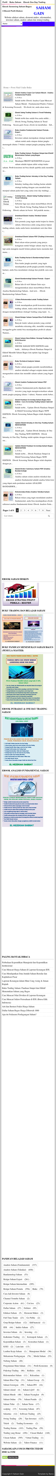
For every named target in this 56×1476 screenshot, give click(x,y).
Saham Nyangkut (31, 1394)
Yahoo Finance (30, 1442)
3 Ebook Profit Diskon (12, 11)
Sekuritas (7, 1413)
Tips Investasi (30, 1418)
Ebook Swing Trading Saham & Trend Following (33, 113)
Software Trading (27, 1413)
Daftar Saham (9, 1308)
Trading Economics (24, 1423)
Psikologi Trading (11, 1370)
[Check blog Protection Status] (10, 1458)
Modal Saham (40, 1356)
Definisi (27, 1308)
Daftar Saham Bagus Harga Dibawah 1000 (20, 1010)
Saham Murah (9, 1394)
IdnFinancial (34, 1322)
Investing (28, 1332)
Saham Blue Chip (11, 1380)
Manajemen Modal (37, 1351)
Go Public (31, 1317)
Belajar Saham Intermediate (15, 1284)
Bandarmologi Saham (12, 1274)
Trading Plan (31, 1428)
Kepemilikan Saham (12, 1341)
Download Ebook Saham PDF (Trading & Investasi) (34, 237)
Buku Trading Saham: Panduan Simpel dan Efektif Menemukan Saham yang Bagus (34, 154)
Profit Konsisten (41, 1365)
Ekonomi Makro (31, 1312)
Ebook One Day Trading (34, 2)
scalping (6, 1408)
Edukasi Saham (10, 1312)
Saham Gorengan (10, 1384)
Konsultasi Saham (36, 1341)
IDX (5, 1327)
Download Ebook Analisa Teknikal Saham (31, 216)
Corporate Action (10, 1303)
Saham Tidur (9, 1404)
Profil (4, 2)
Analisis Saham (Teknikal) (14, 1269)
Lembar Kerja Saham (12, 1351)
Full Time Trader (10, 1317)
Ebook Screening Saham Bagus (17, 6)
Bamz (51, 1474)
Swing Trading (9, 1418)
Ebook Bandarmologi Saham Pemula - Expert (32, 279)
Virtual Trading (32, 1437)
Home (6, 87)
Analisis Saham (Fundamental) (16, 1264)
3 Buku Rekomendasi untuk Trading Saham (31, 299)
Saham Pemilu (30, 1399)
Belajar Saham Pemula (13, 1288)
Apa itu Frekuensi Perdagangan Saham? (19, 1014)
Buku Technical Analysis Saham (27, 361)
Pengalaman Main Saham (14, 1365)
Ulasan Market (36, 1432)
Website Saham (10, 1442)
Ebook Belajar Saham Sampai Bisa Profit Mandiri (34, 317)
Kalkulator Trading (11, 1336)
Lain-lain (20, 1346)
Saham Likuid (9, 1389)
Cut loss (30, 1303)
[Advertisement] (28, 56)
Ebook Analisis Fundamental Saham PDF (31, 382)
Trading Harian (9, 1428)
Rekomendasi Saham (12, 1375)
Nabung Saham (10, 1360)
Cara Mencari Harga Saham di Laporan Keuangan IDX (26, 969)
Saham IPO (32, 1384)
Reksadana (34, 1375)
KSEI (5, 1346)
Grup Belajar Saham (12, 1322)
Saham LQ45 (29, 1389)
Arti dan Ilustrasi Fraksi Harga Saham (18, 1006)
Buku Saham (15, 2)
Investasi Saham (10, 1332)
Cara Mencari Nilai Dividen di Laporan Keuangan (23, 995)
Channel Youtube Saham (14, 1298)
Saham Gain (18, 1474)
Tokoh (6, 1423)
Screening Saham (26, 1408)
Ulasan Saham (9, 1437)
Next (48, 510)
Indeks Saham (22, 1327)
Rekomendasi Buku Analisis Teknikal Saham (32, 492)
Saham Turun (27, 1404)
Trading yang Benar (12, 1432)
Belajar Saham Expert (12, 1279)
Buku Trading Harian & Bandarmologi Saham (32, 258)
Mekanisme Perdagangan (14, 1356)
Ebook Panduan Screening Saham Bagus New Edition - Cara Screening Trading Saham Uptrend (33, 401)
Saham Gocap (33, 1380)
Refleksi (30, 1370)
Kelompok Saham (35, 1336)
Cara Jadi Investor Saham (14, 1293)
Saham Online (9, 1399)
